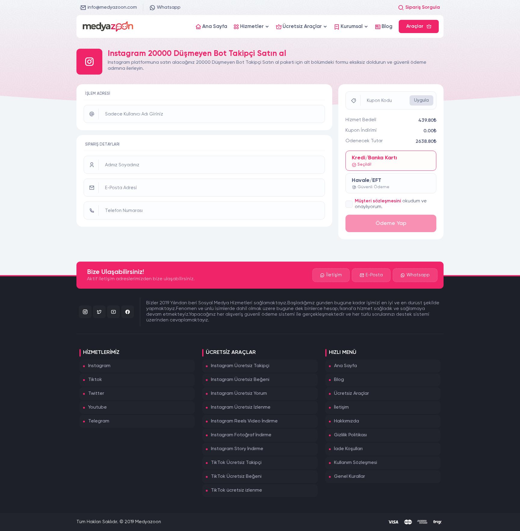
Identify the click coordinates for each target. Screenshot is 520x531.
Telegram (98, 421)
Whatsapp (169, 7)
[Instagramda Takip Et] (85, 311)
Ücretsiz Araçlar (351, 393)
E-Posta (374, 275)
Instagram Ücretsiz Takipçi (240, 366)
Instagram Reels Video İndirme (244, 421)
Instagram (99, 366)
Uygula (421, 100)
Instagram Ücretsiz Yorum (239, 393)
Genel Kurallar (349, 476)
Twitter (96, 393)
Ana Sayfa (345, 366)
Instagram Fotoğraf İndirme (241, 435)
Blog (339, 379)
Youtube (97, 407)
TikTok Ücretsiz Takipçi (236, 462)
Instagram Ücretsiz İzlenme (241, 407)
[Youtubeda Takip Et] (113, 311)
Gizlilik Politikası (350, 435)
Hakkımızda (346, 421)
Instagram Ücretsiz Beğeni (240, 379)
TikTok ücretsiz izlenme (236, 490)
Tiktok (95, 379)
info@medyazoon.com (112, 7)
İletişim (334, 275)
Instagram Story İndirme (237, 449)
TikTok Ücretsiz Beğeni (236, 476)
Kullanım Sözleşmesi (355, 462)
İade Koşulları (348, 449)
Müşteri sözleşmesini (378, 201)
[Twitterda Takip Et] (99, 311)
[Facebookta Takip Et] (127, 311)
